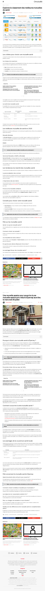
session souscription (33, 514)
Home (4, 292)
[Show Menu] (3, 1)
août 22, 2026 (11, 285)
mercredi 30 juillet (12, 514)
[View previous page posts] (21, 96)
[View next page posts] (23, 96)
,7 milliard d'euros (21, 578)
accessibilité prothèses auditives (28, 580)
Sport (33, 572)
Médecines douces (22, 572)
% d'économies (17, 583)
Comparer (12, 572)
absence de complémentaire (30, 584)
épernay (6, 514)
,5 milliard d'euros (24, 579)
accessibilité (20, 585)
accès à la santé (16, 579)
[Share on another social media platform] (41, 258)
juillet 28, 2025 (15, 12)
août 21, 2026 (32, 285)
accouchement (19, 584)
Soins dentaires (33, 570)
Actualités (21, 12)
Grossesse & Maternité (22, 570)
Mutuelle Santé (20, 514)
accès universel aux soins (14, 581)
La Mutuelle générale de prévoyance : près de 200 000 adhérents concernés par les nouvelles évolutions (33, 87)
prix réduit (26, 514)
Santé (22, 573)
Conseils (12, 573)
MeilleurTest (37, 217)
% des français (17, 580)
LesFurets (13, 125)
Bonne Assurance (15, 184)
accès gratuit (29, 578)
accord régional (28, 581)
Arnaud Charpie (9, 12)
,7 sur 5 (22, 581)
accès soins (25, 585)
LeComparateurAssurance (10, 418)
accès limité (24, 583)
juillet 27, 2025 (15, 302)
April (31, 480)
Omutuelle (38, 2)
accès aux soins (13, 578)
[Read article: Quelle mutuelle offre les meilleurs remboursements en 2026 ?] (12, 271)
